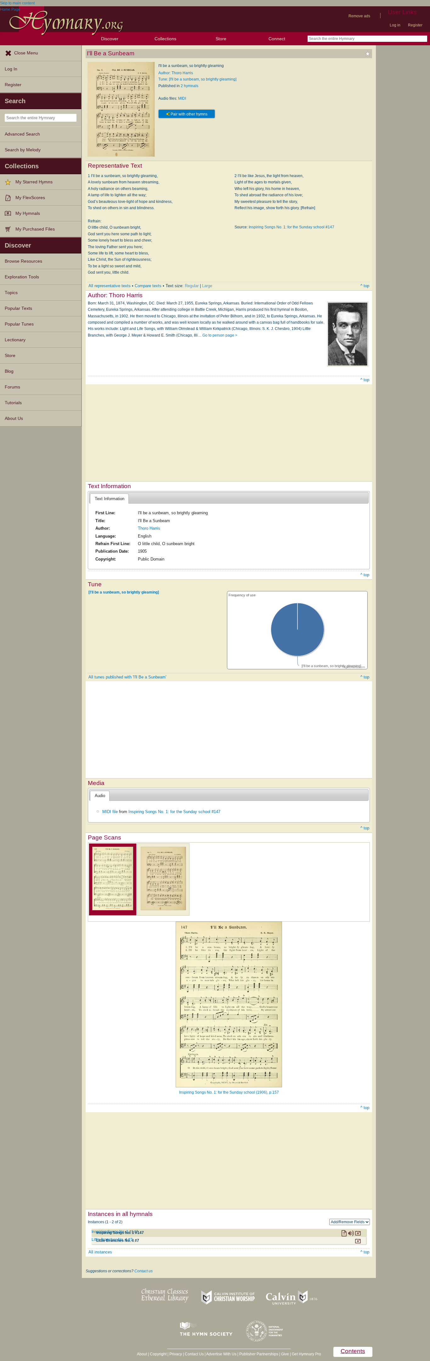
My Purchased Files (35, 229)
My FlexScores (30, 197)
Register (415, 25)
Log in (395, 25)
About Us (14, 418)
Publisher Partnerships (258, 1354)
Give (285, 1354)
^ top (364, 285)
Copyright (158, 1354)
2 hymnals (189, 86)
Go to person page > (219, 335)
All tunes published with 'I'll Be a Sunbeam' (127, 677)
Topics (11, 292)
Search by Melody (23, 150)
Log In (11, 69)
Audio (100, 795)
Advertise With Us (221, 1354)
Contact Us (194, 1354)
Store (221, 38)
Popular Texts (18, 308)
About (142, 1354)
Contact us (143, 1271)
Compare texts (148, 285)
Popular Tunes (19, 324)
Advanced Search (22, 134)
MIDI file (110, 811)
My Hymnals (27, 213)
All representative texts (109, 285)
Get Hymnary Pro (306, 1354)
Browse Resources (23, 261)
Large (207, 285)
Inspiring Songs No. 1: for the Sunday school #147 (291, 227)
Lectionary (15, 339)
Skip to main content (17, 3)
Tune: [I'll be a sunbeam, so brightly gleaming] (197, 79)
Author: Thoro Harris (175, 73)
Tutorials (13, 402)
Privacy (175, 1354)
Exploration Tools (22, 277)
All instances (100, 1252)
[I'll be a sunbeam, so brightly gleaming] (123, 592)
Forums (12, 387)
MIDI (182, 98)
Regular (192, 285)
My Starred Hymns (34, 182)
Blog (9, 371)
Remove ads (359, 16)
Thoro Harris (149, 528)
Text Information (109, 498)
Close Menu (26, 53)
